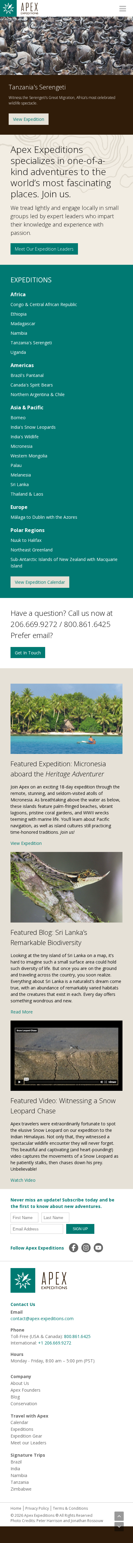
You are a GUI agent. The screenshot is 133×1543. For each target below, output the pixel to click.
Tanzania (20, 1482)
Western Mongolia (29, 456)
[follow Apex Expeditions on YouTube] (98, 1247)
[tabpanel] (66, 76)
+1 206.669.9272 (54, 1343)
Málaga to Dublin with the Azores (44, 517)
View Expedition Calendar (40, 582)
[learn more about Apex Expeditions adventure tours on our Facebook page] (73, 1247)
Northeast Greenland (32, 550)
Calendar (19, 1422)
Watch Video (23, 1180)
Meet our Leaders (28, 1443)
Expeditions (22, 1429)
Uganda (18, 352)
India (15, 1469)
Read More (22, 1012)
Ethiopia (19, 314)
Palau (16, 465)
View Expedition (28, 119)
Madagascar (23, 323)
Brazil (16, 1462)
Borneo (18, 417)
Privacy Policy (37, 1508)
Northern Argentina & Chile (38, 394)
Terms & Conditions (70, 1508)
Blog (15, 1397)
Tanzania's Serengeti (31, 343)
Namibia (19, 333)
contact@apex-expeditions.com (42, 1318)
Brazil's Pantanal (27, 375)
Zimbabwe (21, 1489)
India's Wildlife (25, 437)
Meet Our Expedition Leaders (44, 249)
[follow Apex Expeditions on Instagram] (86, 1247)
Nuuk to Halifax (26, 540)
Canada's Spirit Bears (32, 385)
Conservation (24, 1404)
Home (16, 1508)
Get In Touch (28, 653)
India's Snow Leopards (33, 427)
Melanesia (21, 475)
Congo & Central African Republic (44, 304)
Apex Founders (26, 1390)
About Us (20, 1383)
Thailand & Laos (27, 494)
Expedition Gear (26, 1436)
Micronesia (21, 446)
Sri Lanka (20, 484)
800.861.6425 (77, 1336)
